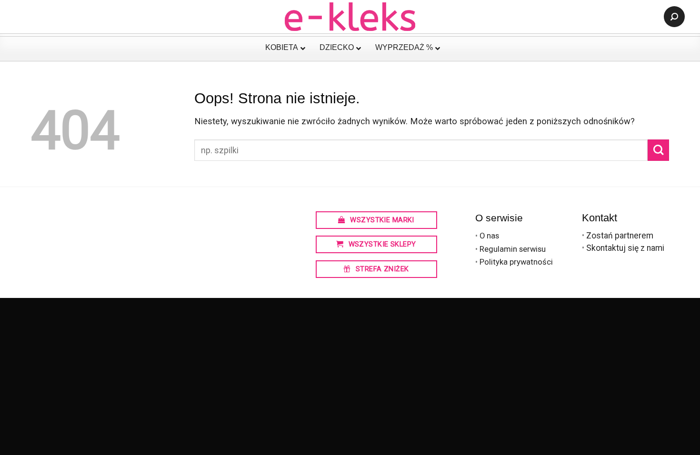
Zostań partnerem (619, 235)
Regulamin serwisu (513, 249)
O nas (489, 235)
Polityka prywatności (516, 262)
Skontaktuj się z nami (625, 248)
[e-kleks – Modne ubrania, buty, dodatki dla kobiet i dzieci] (350, 16)
